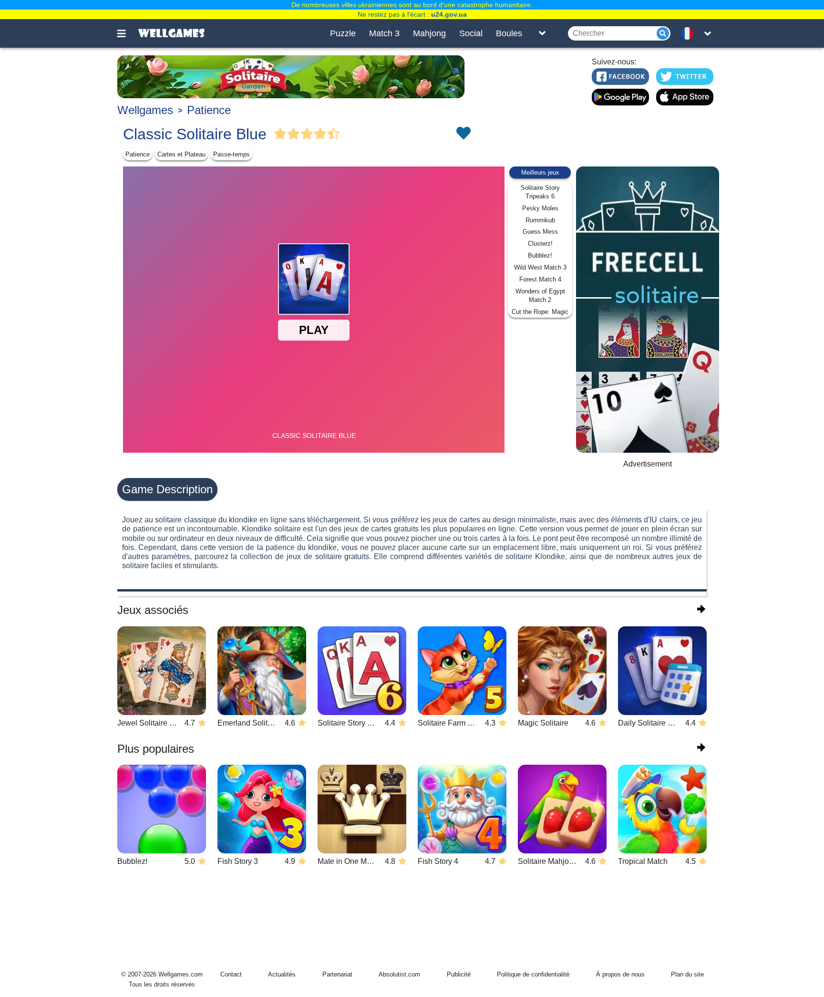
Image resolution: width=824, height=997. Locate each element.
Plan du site (687, 974)
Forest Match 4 (540, 279)
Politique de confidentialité (533, 974)
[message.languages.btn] (690, 33)
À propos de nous (620, 974)
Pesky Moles (540, 208)
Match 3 (384, 33)
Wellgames (145, 110)
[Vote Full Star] (280, 134)
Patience (209, 110)
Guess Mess (540, 231)
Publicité (459, 974)
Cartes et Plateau (181, 154)
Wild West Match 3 (540, 267)
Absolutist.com (399, 974)
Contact (231, 974)
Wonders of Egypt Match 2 (540, 295)
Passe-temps (231, 154)
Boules (509, 33)
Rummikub (540, 220)
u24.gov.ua (449, 14)
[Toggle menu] (126, 33)
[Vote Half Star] (333, 134)
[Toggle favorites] (463, 134)
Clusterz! (540, 243)
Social (471, 33)
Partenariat (337, 974)
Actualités (282, 974)
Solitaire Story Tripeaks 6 (540, 192)
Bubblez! (540, 255)
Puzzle (343, 33)
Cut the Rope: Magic (540, 311)
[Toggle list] (542, 33)
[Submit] (663, 33)
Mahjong (429, 33)
